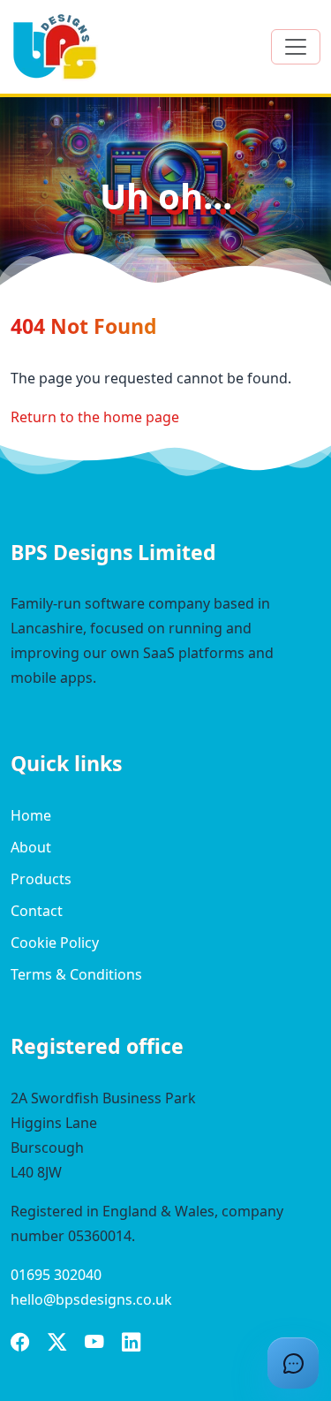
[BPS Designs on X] (57, 1344)
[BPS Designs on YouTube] (94, 1344)
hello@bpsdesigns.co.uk (91, 1299)
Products (41, 879)
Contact (37, 910)
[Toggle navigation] (295, 46)
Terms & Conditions (76, 974)
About (31, 847)
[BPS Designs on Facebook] (20, 1344)
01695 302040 (56, 1274)
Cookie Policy (55, 942)
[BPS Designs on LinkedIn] (131, 1344)
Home (31, 815)
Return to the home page (95, 417)
